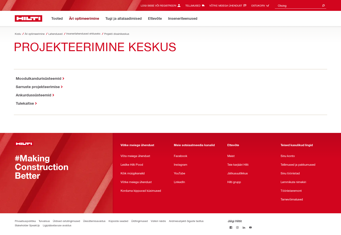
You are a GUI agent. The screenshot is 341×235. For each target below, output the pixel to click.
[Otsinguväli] (323, 5)
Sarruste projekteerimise (38, 86)
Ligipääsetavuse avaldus (57, 225)
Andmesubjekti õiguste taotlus (186, 220)
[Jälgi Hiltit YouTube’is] (250, 227)
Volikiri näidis (158, 220)
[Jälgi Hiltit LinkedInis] (244, 227)
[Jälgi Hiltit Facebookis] (231, 227)
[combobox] (300, 5)
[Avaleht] (28, 18)
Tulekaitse (25, 103)
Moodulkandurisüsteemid (38, 78)
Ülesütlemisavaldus (94, 220)
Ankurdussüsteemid (33, 95)
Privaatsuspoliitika (25, 220)
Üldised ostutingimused (66, 220)
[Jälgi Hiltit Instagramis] (237, 227)
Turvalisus (44, 220)
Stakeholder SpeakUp (27, 225)
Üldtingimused (139, 220)
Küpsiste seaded (118, 220)
